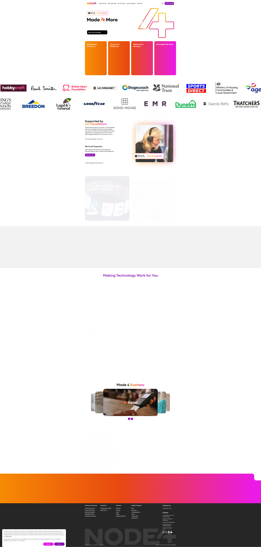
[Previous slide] (129, 419)
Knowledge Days (136, 512)
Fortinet (118, 510)
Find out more (90, 155)
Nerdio (117, 514)
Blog (133, 508)
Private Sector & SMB (105, 508)
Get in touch (130, 496)
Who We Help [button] (112, 3)
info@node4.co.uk (167, 508)
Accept (48, 544)
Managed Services (89, 514)
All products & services (90, 516)
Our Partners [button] (121, 3)
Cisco (117, 512)
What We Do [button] (103, 3)
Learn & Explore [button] (131, 3)
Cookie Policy (102, 545)
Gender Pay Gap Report (169, 522)
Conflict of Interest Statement (167, 519)
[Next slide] (132, 419)
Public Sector (103, 510)
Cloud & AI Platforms (90, 510)
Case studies (135, 516)
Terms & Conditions (167, 528)
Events (133, 514)
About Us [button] (139, 3)
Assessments (135, 518)
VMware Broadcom (121, 516)
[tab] (103, 139)
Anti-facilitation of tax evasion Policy (168, 516)
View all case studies (168, 427)
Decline (59, 544)
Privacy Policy (95, 545)
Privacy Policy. (8, 536)
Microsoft (118, 508)
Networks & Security (90, 512)
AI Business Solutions (90, 508)
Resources (134, 510)
